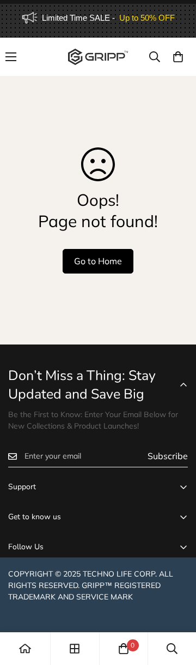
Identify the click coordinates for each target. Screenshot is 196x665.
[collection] (74, 648)
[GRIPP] (98, 56)
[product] (25, 648)
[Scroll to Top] (176, 607)
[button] (178, 56)
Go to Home (98, 261)
